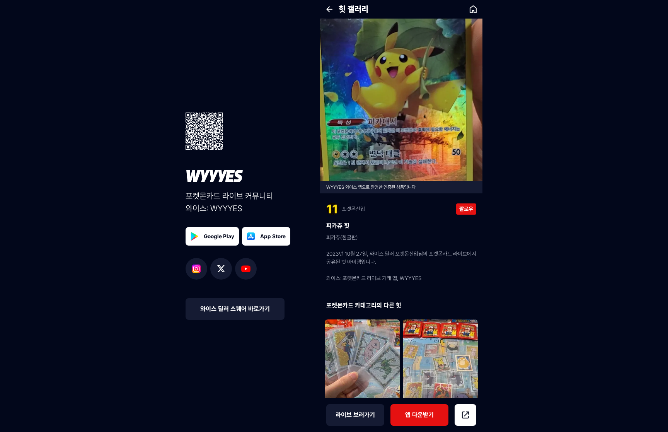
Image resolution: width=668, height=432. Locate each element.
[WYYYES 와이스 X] (222, 269)
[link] (473, 9)
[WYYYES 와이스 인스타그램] (198, 269)
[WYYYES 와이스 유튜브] (246, 269)
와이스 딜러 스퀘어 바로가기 (235, 308)
